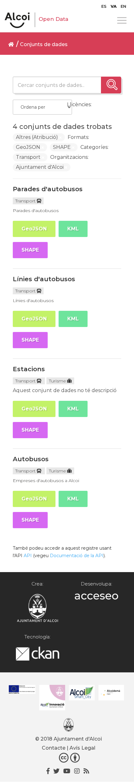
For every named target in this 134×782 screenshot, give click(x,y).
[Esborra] (60, 137)
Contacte (53, 748)
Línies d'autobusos (44, 279)
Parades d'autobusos (48, 189)
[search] (111, 85)
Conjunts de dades (44, 44)
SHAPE (30, 250)
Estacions (29, 369)
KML (73, 229)
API (28, 555)
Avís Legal (82, 748)
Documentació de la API (76, 555)
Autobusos (31, 459)
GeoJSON (34, 229)
